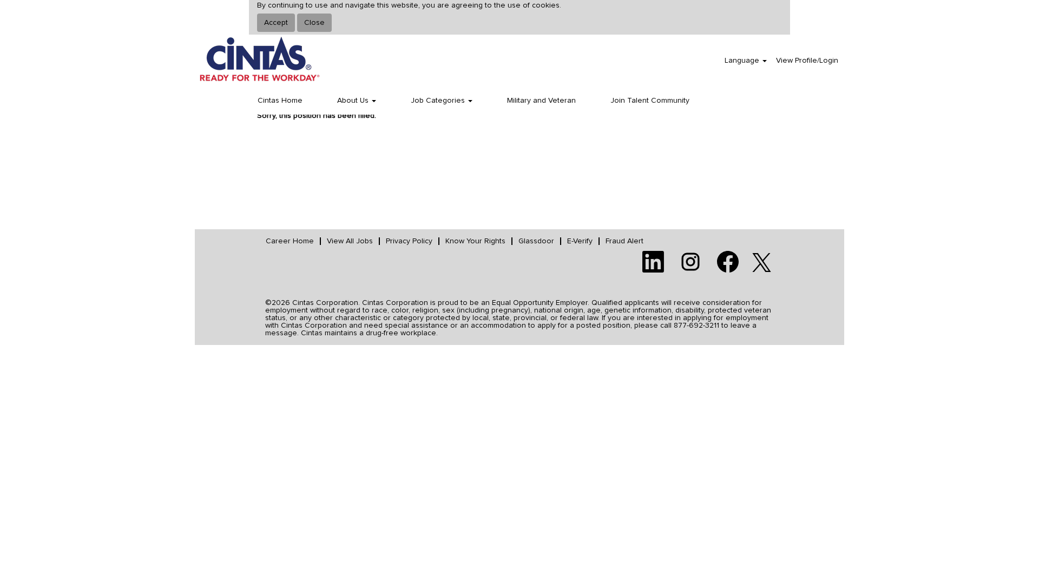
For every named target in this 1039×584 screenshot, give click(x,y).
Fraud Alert (624, 241)
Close (314, 22)
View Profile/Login (807, 60)
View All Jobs (350, 241)
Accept (276, 22)
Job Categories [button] (439, 100)
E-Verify (580, 241)
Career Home (290, 241)
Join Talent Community (649, 100)
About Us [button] (354, 100)
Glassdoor (536, 241)
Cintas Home (280, 100)
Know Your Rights (475, 241)
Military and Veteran (541, 100)
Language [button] (743, 60)
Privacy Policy (409, 241)
